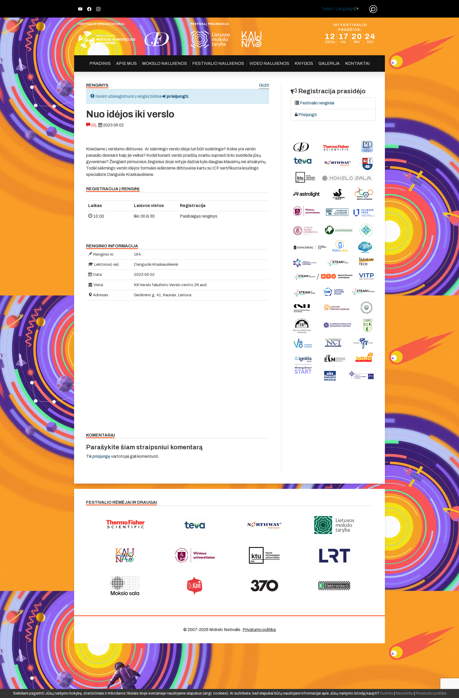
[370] (264, 585)
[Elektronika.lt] (334, 585)
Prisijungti (307, 114)
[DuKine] (194, 585)
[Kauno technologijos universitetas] (264, 555)
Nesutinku (404, 693)
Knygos (304, 63)
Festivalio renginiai (317, 103)
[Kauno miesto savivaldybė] (125, 555)
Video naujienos (269, 63)
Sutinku (386, 693)
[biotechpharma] (264, 525)
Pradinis (100, 63)
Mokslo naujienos (164, 63)
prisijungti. (177, 96)
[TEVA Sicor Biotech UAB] (194, 525)
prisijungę (101, 456)
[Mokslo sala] (125, 585)
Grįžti (264, 85)
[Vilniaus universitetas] (194, 555)
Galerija (329, 63)
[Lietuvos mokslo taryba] (334, 525)
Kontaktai (357, 63)
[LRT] (334, 555)
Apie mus (126, 63)
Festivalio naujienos (218, 63)
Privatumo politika (259, 629)
